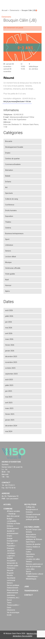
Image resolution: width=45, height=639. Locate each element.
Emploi (7, 153)
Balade (7, 176)
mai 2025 (8, 397)
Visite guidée (10, 274)
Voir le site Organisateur (17, 119)
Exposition (9, 216)
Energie (9, 538)
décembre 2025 (11, 356)
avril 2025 (8, 403)
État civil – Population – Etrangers (11, 545)
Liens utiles (30, 569)
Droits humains (11, 210)
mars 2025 (9, 408)
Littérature (9, 245)
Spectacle (9, 193)
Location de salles (33, 559)
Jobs (26, 586)
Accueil (7, 504)
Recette (10, 575)
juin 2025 (8, 391)
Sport (7, 239)
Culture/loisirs (31, 527)
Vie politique (30, 504)
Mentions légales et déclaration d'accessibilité (27, 634)
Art (6, 187)
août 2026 (9, 310)
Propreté (10, 573)
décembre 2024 (11, 426)
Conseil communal (33, 514)
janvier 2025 (9, 420)
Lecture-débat (10, 257)
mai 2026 (8, 328)
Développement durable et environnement (13, 530)
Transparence (31, 591)
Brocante (8, 141)
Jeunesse (10, 551)
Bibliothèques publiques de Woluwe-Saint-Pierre (34, 539)
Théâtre (8, 222)
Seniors (8, 251)
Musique (8, 262)
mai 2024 (8, 431)
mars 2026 (9, 339)
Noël (7, 280)
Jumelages (11, 553)
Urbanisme (11, 610)
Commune (7, 509)
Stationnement (12, 588)
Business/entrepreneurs (14, 233)
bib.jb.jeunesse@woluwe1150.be (17, 101)
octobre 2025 (10, 368)
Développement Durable (14, 147)
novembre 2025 (11, 362)
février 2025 (9, 414)
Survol (9, 600)
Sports (28, 571)
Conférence (9, 205)
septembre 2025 (11, 374)
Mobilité (10, 558)
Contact (28, 595)
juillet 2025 (9, 385)
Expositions (30, 554)
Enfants (8, 182)
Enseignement (12, 541)
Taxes (9, 603)
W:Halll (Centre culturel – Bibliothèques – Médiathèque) (34, 576)
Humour (8, 285)
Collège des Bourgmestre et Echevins (32, 509)
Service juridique (13, 585)
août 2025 (9, 380)
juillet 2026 (9, 316)
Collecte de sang (11, 199)
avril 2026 (8, 333)
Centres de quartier (12, 159)
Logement (11, 556)
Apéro (7, 291)
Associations (31, 534)
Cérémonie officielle (12, 268)
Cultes (28, 552)
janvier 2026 (9, 351)
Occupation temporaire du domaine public (12, 563)
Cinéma (8, 228)
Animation (9, 170)
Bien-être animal (13, 516)
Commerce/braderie (13, 164)
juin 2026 (8, 322)
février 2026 (9, 345)
